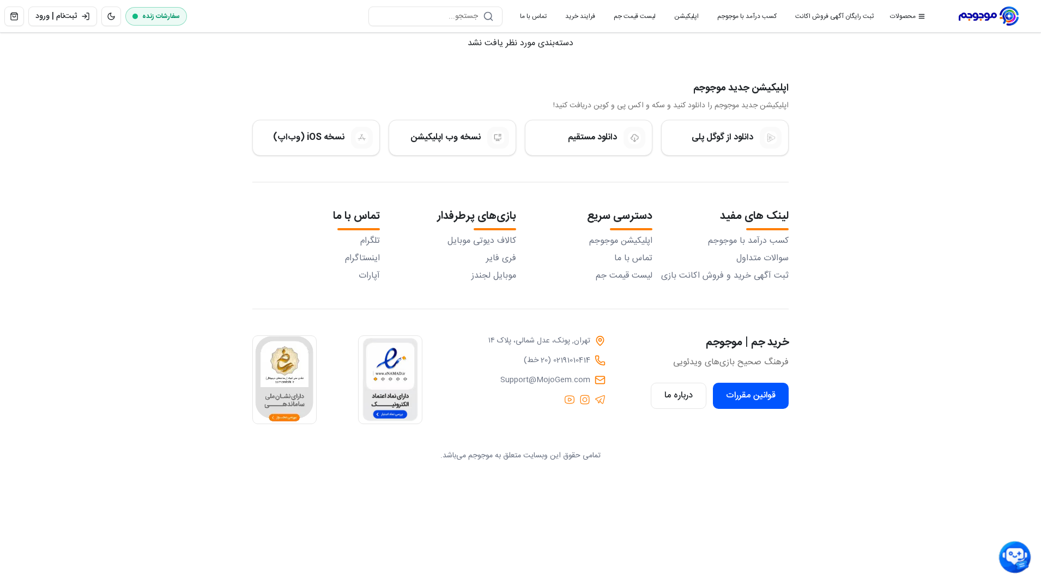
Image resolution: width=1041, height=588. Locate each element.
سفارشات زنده (161, 16)
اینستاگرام (362, 258)
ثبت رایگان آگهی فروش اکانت (830, 18)
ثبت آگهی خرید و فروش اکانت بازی (725, 276)
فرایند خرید (575, 18)
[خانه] (989, 16)
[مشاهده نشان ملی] (284, 379)
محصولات (903, 16)
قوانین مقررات (751, 395)
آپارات (369, 276)
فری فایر (501, 258)
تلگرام (370, 241)
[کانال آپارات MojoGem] (569, 399)
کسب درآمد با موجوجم (743, 18)
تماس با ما (529, 18)
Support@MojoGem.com (545, 380)
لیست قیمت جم (630, 18)
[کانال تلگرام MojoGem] (600, 399)
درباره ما (678, 395)
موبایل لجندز (493, 276)
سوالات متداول (762, 258)
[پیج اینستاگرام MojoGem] (584, 399)
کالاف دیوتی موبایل (481, 241)
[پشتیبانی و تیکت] (1014, 557)
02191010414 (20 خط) (557, 360)
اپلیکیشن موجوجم (620, 241)
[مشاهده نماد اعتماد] (390, 379)
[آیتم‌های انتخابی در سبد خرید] (14, 16)
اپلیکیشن (682, 18)
